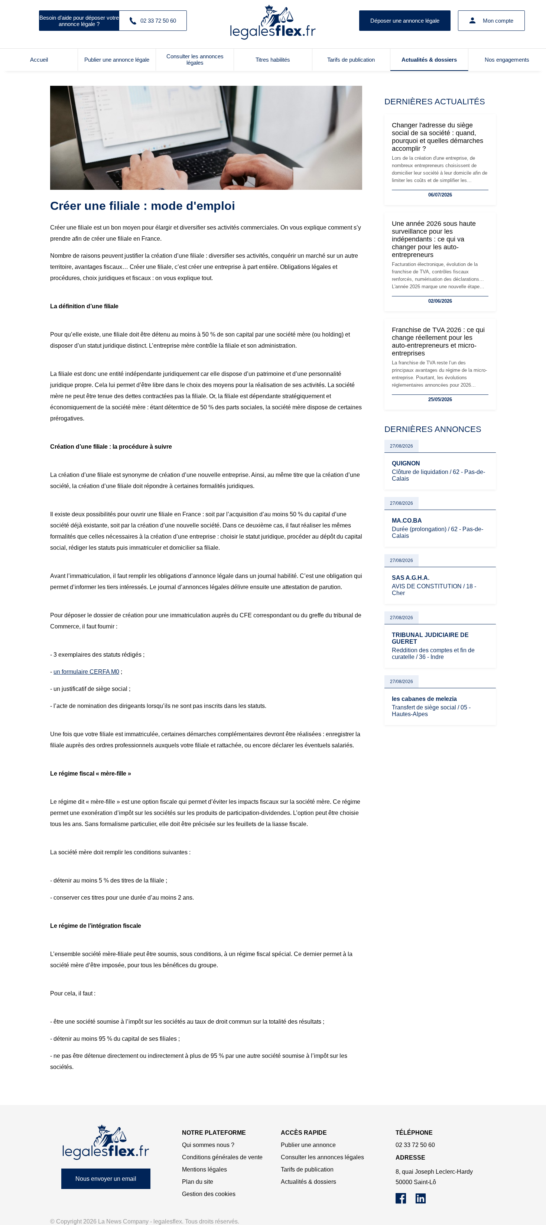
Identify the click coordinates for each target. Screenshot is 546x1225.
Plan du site (197, 1182)
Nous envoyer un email (105, 1179)
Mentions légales (204, 1169)
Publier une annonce (308, 1145)
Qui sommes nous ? (208, 1145)
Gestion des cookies (208, 1194)
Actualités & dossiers (429, 59)
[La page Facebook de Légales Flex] (405, 1202)
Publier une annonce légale (116, 59)
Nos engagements (507, 59)
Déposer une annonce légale (404, 20)
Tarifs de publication (351, 59)
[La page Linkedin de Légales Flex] (424, 1202)
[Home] (105, 1142)
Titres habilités (273, 59)
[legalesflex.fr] (273, 20)
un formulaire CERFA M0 (86, 672)
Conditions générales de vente (222, 1157)
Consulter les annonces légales (195, 59)
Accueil (39, 59)
